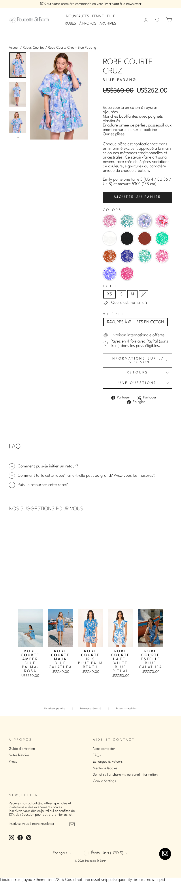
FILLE (111, 16)
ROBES (70, 23)
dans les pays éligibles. (140, 346)
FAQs (97, 755)
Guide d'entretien (22, 749)
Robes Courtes (33, 48)
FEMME (98, 16)
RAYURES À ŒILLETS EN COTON (135, 322)
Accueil (14, 48)
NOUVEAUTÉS (77, 16)
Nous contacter (104, 749)
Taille (110, 286)
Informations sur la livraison (137, 360)
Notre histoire (19, 755)
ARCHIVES (108, 23)
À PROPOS (87, 23)
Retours (137, 372)
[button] (109, 221)
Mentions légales (105, 768)
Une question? (137, 383)
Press (13, 761)
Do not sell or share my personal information (125, 775)
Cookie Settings (104, 781)
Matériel (114, 314)
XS (109, 294)
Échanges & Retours (108, 761)
